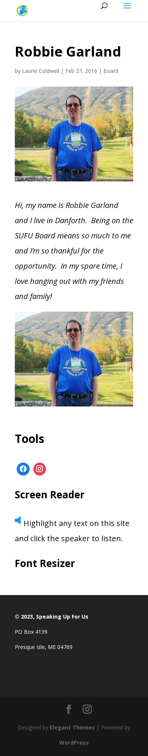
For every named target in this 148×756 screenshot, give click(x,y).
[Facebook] (23, 469)
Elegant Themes (72, 727)
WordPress (74, 742)
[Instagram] (39, 469)
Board (110, 70)
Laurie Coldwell (40, 70)
